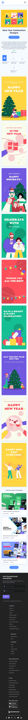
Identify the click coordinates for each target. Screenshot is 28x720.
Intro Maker (11, 668)
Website (12, 651)
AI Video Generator (12, 680)
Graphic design (14, 649)
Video (12, 644)
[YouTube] (18, 718)
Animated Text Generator (14, 670)
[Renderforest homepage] (3, 2)
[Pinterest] (12, 718)
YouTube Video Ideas (13, 696)
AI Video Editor (12, 685)
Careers (10, 612)
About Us (11, 608)
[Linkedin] (21, 718)
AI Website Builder (12, 689)
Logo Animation (12, 665)
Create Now (14, 37)
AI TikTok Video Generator (14, 694)
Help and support (13, 615)
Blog (12, 638)
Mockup (12, 653)
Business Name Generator (14, 691)
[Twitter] (15, 718)
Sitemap (11, 624)
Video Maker (11, 672)
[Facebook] (6, 718)
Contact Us (11, 610)
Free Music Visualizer (13, 661)
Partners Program (13, 626)
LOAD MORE (14, 567)
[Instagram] (9, 718)
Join (6, 596)
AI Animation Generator (13, 682)
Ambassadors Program (14, 628)
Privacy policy (12, 619)
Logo (12, 646)
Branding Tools (14, 636)
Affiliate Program (12, 617)
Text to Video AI (12, 687)
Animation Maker (12, 663)
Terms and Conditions (13, 621)
